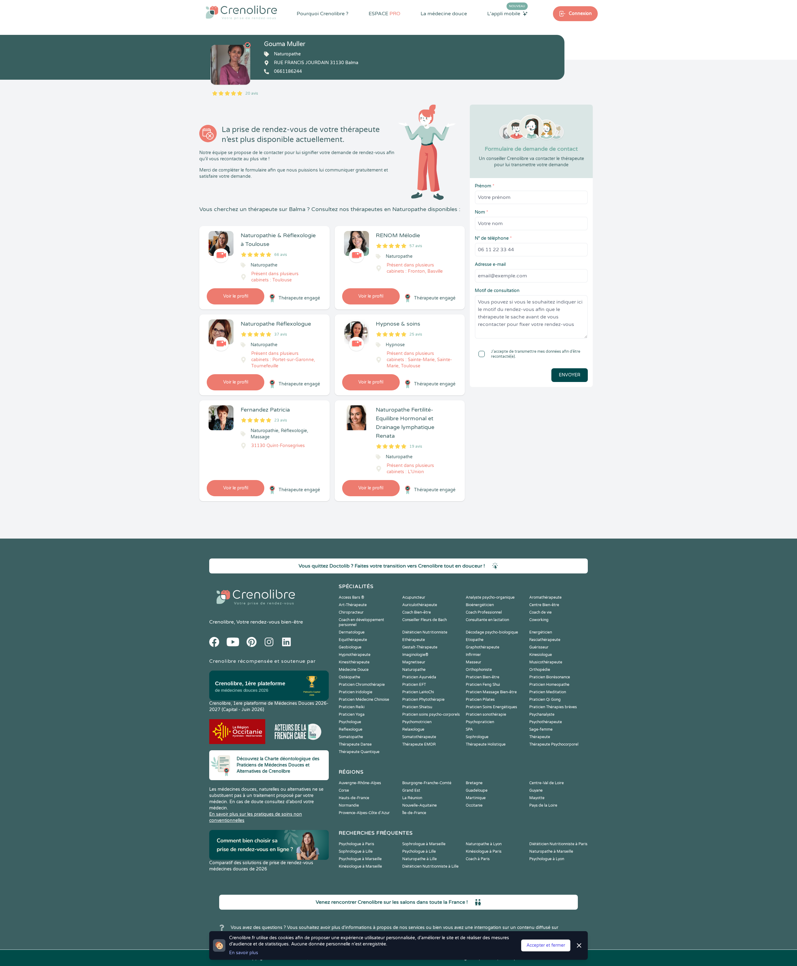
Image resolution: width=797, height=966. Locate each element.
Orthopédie (539, 669)
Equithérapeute (353, 640)
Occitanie (474, 805)
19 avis (415, 446)
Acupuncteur (413, 597)
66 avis (280, 254)
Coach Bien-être (416, 612)
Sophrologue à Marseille (424, 844)
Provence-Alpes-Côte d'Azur (364, 813)
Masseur (473, 662)
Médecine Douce (354, 669)
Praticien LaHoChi (418, 692)
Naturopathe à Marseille (551, 851)
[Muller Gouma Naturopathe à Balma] (230, 65)
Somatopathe (351, 737)
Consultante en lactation (487, 620)
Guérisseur (539, 647)
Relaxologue (413, 729)
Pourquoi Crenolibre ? (322, 14)
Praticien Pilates (480, 699)
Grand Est (411, 790)
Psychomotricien (417, 722)
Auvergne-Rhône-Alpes (360, 783)
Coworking (539, 620)
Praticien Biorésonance (549, 677)
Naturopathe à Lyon (484, 844)
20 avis (251, 93)
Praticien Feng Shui (483, 684)
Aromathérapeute (545, 597)
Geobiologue (350, 647)
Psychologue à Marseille (360, 859)
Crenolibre (221, 622)
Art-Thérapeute (353, 605)
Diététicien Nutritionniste (424, 632)
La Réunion (412, 798)
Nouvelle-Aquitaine (419, 805)
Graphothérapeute (482, 647)
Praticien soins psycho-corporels (431, 714)
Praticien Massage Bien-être (491, 692)
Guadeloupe (477, 790)
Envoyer (569, 375)
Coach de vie (540, 612)
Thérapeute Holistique (486, 744)
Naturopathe (414, 669)
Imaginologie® (415, 655)
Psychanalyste (541, 714)
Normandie (349, 805)
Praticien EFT (414, 684)
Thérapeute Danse (355, 744)
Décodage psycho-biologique (492, 632)
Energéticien (540, 632)
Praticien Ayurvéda (419, 677)
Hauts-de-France (354, 798)
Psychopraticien (480, 722)
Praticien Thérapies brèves (553, 707)
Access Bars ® (351, 597)
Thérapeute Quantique (359, 752)
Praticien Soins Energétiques (491, 707)
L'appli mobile (506, 13)
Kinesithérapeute (354, 662)
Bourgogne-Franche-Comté (426, 783)
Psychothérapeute (545, 722)
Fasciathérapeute (544, 640)
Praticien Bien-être (482, 677)
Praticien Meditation (547, 692)
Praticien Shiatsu (417, 707)
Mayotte (537, 798)
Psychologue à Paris (356, 844)
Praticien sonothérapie (486, 714)
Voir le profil (235, 296)
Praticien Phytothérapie (423, 699)
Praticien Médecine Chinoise (364, 699)
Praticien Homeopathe (549, 684)
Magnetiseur (413, 662)
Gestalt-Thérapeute (419, 647)
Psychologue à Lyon (546, 859)
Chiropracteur (351, 612)
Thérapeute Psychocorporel (553, 744)
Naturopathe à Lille (419, 859)
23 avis (280, 420)
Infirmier (473, 655)
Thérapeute (539, 737)
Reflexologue (350, 729)
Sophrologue (477, 737)
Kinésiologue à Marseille (360, 866)
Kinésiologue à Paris (484, 851)
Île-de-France (414, 813)
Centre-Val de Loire (546, 783)
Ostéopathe (349, 677)
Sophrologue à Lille (356, 851)
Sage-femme (541, 729)
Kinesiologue (540, 655)
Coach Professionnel (484, 612)
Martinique (476, 798)
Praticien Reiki (352, 707)
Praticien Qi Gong (545, 699)
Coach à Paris (478, 859)
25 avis (415, 334)
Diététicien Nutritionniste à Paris (558, 844)
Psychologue (350, 722)
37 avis (280, 334)
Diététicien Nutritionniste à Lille (430, 866)
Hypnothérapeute (354, 655)
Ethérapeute (413, 640)
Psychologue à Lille (419, 851)
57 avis (415, 246)
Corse (344, 790)
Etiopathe (474, 640)
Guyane (536, 790)
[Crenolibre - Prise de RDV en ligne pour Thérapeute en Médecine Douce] (241, 12)
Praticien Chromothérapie (362, 684)
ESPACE (384, 14)
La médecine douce (444, 14)
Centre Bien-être (544, 605)
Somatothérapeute (419, 737)
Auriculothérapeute (419, 605)
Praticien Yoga (352, 714)
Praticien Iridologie (355, 692)
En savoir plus (243, 952)
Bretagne (474, 783)
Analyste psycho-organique (490, 597)
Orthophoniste (479, 669)
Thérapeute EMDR (419, 744)
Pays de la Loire (543, 805)
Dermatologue (352, 632)
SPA (469, 729)
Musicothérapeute (545, 662)
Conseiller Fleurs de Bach (424, 620)
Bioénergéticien (480, 605)
